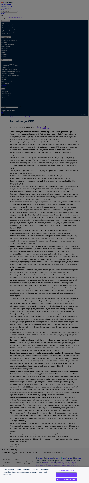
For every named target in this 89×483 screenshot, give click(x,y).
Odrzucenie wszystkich (66, 475)
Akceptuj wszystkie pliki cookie (66, 479)
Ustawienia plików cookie (66, 470)
